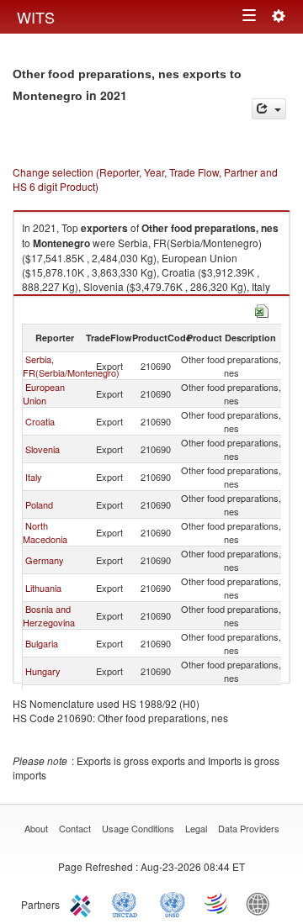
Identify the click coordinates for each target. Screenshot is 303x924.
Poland (39, 504)
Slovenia (42, 449)
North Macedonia (45, 532)
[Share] (269, 108)
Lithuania (43, 587)
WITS (36, 17)
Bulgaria (41, 643)
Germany (44, 560)
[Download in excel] (261, 309)
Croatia (40, 421)
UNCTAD (128, 903)
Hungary (43, 671)
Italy (33, 476)
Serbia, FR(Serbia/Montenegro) (71, 365)
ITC (83, 903)
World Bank (262, 903)
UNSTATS (172, 903)
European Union (44, 393)
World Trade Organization (217, 903)
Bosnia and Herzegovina (49, 615)
